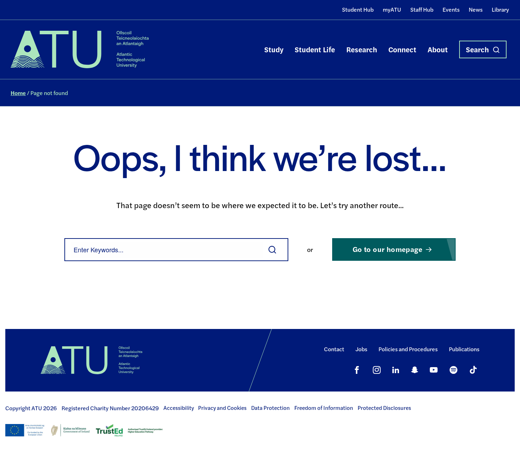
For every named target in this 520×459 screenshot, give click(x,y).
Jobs (361, 349)
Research (361, 49)
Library (500, 9)
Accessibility (178, 408)
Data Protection (270, 408)
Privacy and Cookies (222, 408)
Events (451, 9)
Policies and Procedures (408, 349)
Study (273, 49)
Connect (402, 49)
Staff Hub (421, 9)
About (438, 49)
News (476, 9)
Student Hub (358, 9)
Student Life (315, 49)
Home (18, 93)
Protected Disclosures (384, 408)
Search (477, 49)
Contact (334, 349)
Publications (464, 349)
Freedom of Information (323, 408)
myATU (392, 9)
